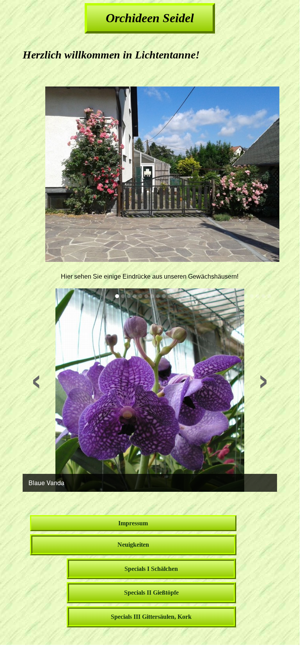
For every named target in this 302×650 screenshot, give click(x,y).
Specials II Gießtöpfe (151, 592)
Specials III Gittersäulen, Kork (151, 616)
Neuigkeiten (133, 544)
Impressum (133, 523)
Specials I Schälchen (151, 568)
